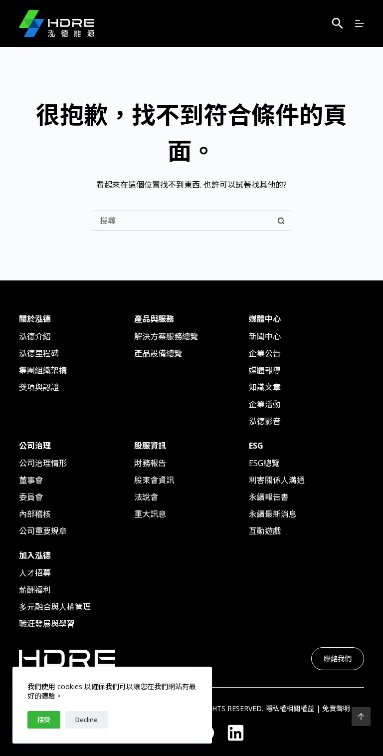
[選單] (359, 23)
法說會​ (146, 497)
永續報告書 (269, 497)
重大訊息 (150, 513)
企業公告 (265, 353)
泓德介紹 (35, 336)
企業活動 (265, 404)
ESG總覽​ (264, 463)
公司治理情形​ (43, 463)
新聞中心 (265, 336)
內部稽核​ (35, 513)
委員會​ (31, 497)
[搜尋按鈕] (281, 221)
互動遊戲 (265, 530)
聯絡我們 (338, 658)
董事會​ (31, 480)
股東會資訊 (154, 480)
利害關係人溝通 (277, 480)
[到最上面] (361, 716)
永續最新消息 (273, 513)
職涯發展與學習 (47, 623)
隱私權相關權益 (289, 708)
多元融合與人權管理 (55, 606)
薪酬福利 (35, 589)
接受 (43, 719)
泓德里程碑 (39, 353)
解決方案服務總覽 (166, 336)
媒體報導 (265, 370)
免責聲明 (336, 708)
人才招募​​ (35, 572)
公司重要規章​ (43, 530)
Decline (86, 719)
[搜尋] (337, 23)
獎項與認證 (39, 387)
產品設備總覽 (158, 353)
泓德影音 (265, 421)
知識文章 (265, 387)
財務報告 (150, 463)
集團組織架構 (43, 370)
